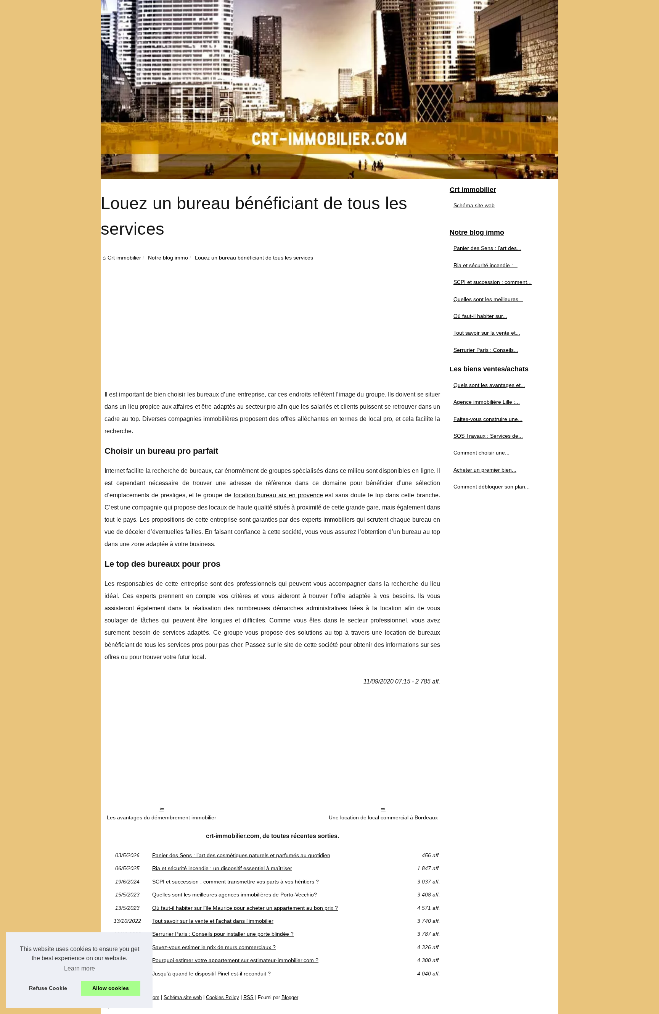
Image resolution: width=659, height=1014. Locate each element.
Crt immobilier (124, 258)
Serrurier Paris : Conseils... (485, 350)
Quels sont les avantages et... (489, 385)
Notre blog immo (168, 258)
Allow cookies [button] (110, 988)
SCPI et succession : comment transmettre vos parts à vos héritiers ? (235, 881)
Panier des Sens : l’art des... (487, 248)
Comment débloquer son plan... (491, 487)
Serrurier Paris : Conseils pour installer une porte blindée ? (223, 934)
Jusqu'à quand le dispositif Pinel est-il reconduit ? (211, 973)
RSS (248, 997)
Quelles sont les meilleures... (488, 299)
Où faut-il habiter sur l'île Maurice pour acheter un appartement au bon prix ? (245, 908)
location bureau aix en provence (278, 495)
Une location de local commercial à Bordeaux (383, 817)
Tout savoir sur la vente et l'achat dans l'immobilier (212, 921)
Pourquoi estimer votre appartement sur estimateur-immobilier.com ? (235, 960)
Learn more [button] (79, 968)
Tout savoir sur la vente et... (486, 333)
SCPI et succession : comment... (492, 282)
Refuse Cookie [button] (48, 988)
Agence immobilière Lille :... (486, 402)
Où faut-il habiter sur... (480, 316)
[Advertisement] (272, 319)
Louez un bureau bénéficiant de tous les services (254, 258)
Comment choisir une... (481, 453)
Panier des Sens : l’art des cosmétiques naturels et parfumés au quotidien (241, 855)
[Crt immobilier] (329, 89)
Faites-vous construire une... (487, 419)
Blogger (289, 997)
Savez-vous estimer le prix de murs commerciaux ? (214, 947)
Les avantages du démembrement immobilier (161, 817)
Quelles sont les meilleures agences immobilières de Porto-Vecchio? (234, 894)
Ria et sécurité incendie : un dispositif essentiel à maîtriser (222, 868)
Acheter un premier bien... (484, 470)
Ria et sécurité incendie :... (485, 265)
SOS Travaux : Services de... (488, 436)
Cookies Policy (222, 997)
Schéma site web (474, 205)
